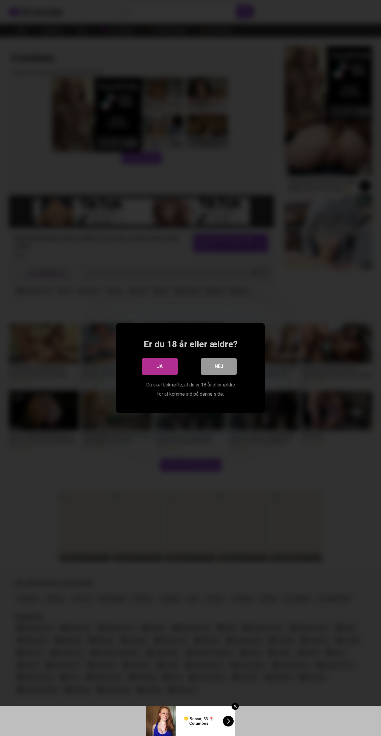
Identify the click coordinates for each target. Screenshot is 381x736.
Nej (219, 366)
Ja (160, 366)
